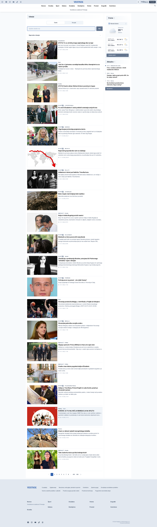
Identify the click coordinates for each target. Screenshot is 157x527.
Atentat (66, 256)
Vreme (110, 18)
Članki (55, 22)
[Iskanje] (155, 5)
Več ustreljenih (68, 234)
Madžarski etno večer (115, 65)
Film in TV (67, 170)
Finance (60, 428)
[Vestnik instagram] (10, 2)
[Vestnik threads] (20, 2)
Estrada (66, 213)
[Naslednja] (80, 474)
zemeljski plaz (68, 191)
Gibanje (60, 408)
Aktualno (110, 62)
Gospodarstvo (61, 40)
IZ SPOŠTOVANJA (69, 105)
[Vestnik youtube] (13, 2)
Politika (66, 342)
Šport (59, 62)
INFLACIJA (67, 148)
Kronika (60, 83)
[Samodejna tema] (138, 2)
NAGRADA (67, 127)
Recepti (74, 22)
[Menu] (2, 2)
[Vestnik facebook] (6, 2)
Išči (99, 28)
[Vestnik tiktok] (17, 2)
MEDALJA (67, 321)
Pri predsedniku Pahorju (70, 385)
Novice (112, 73)
